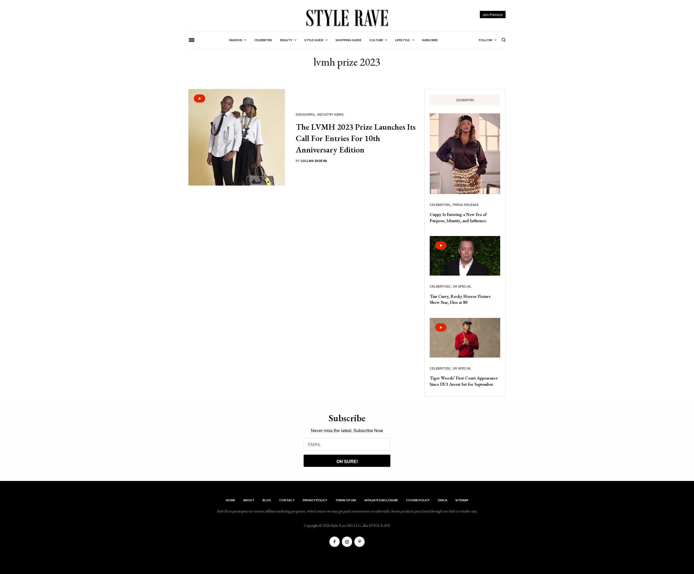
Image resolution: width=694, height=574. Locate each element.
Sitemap (461, 500)
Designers (305, 114)
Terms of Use (345, 500)
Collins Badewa (314, 161)
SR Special (462, 286)
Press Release (465, 204)
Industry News (330, 114)
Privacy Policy (315, 500)
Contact (287, 500)
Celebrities (440, 204)
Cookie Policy (418, 500)
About (248, 500)
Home (230, 500)
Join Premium (493, 14)
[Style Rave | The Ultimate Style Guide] (346, 17)
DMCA (442, 500)
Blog (266, 500)
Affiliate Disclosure (381, 500)
